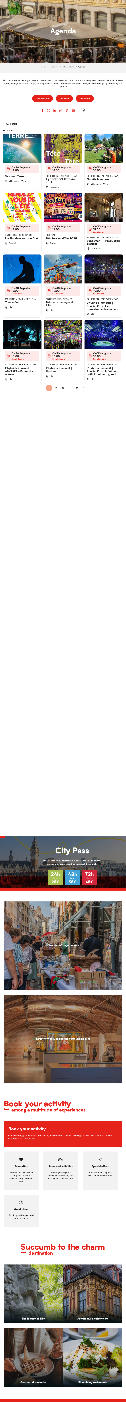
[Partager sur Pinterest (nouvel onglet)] (67, 111)
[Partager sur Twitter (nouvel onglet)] (48, 111)
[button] (82, 110)
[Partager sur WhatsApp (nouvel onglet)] (60, 111)
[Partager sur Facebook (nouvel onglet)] (42, 111)
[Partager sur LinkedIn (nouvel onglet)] (54, 111)
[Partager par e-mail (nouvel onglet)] (73, 111)
